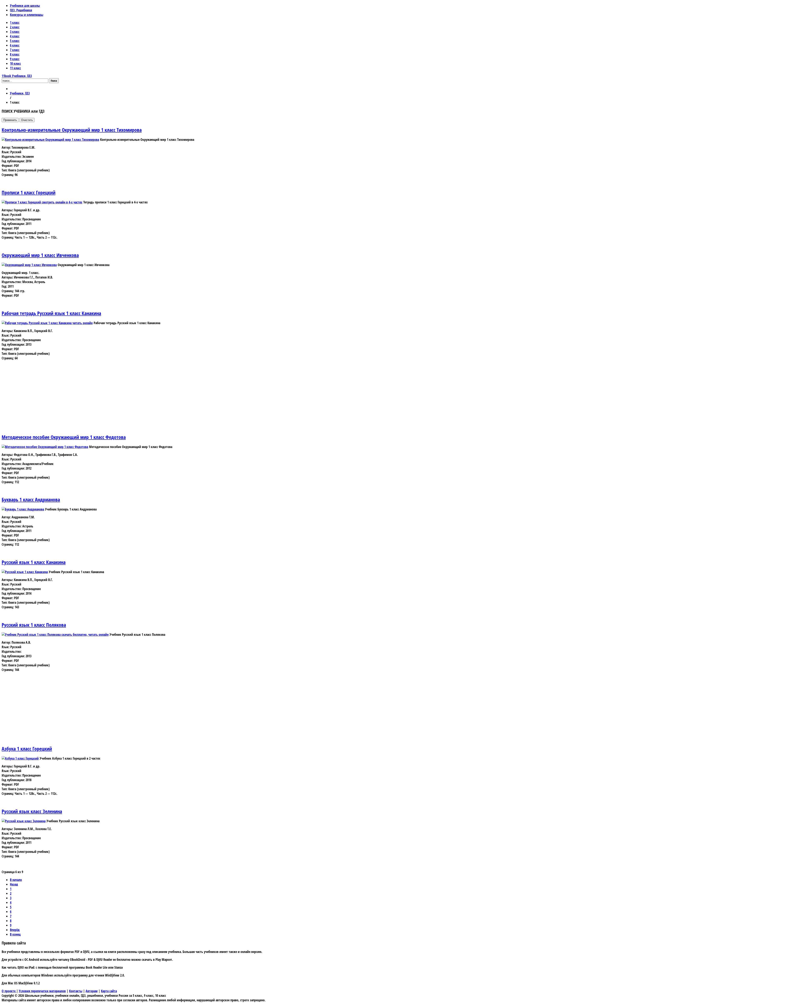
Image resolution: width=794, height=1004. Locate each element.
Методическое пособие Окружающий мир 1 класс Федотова (64, 437)
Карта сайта (109, 991)
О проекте (9, 991)
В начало (16, 879)
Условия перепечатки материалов (42, 991)
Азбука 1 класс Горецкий (27, 748)
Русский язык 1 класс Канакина (34, 562)
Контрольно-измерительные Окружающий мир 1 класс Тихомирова (72, 129)
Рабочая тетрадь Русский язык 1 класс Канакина (51, 313)
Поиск (54, 80)
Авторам (92, 991)
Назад (14, 884)
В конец (15, 934)
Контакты (75, 991)
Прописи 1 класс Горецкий (28, 192)
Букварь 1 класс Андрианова (31, 499)
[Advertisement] (126, 400)
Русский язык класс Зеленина (32, 811)
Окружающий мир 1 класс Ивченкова (40, 255)
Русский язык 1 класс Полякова (34, 624)
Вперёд (15, 930)
